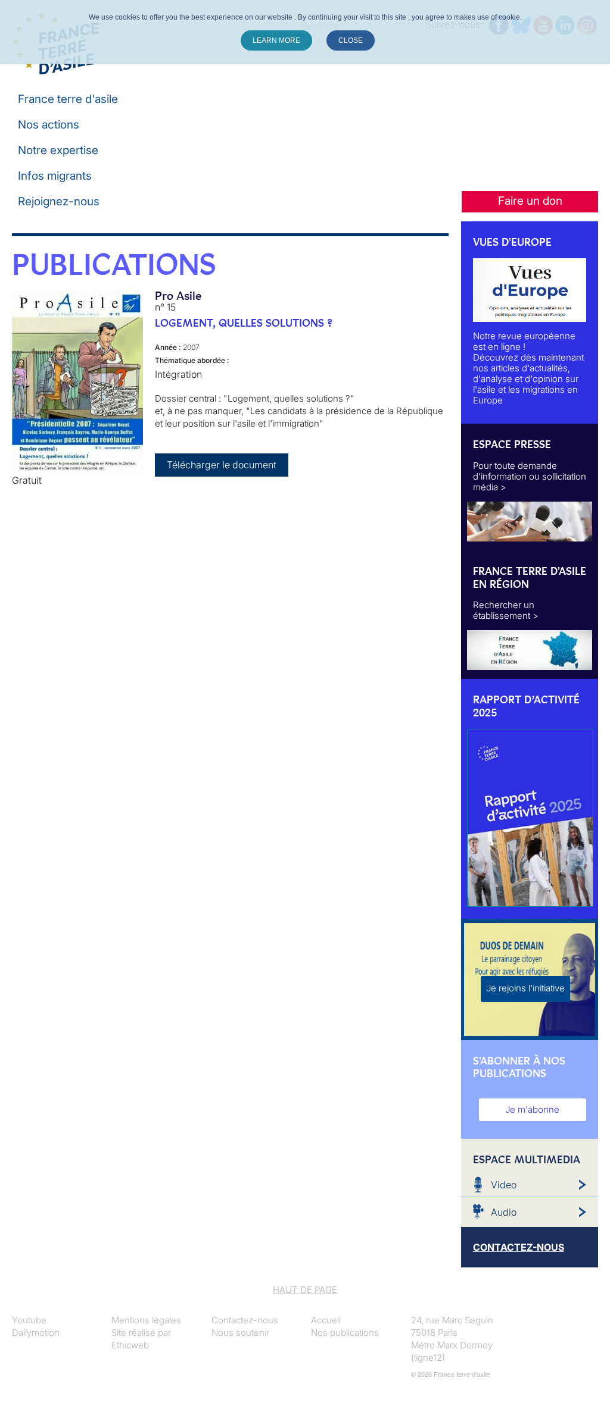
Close (350, 40)
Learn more (276, 40)
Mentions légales (146, 1320)
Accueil (326, 1320)
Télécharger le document (221, 465)
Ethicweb (130, 1345)
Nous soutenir (240, 1332)
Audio (503, 1212)
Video (503, 1185)
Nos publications (345, 1332)
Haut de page (305, 1289)
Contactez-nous (244, 1320)
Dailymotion (36, 1332)
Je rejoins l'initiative (525, 988)
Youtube (29, 1320)
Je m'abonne (532, 1109)
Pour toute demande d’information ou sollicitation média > (529, 476)
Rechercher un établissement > (506, 610)
